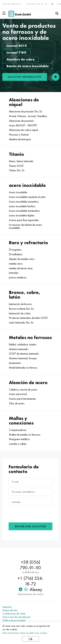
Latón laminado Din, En (21, 322)
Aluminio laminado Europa (23, 358)
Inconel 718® (16, 52)
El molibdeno (16, 254)
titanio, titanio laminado (21, 161)
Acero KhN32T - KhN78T (23, 125)
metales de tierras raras (21, 268)
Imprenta (7, 607)
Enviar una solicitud (30, 526)
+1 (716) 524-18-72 (30, 581)
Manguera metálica (19, 439)
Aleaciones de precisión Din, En (25, 111)
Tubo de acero (17, 403)
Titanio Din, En (16, 170)
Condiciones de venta (13, 613)
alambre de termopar (20, 139)
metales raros (16, 263)
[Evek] (19, 13)
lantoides (13, 272)
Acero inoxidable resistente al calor (27, 197)
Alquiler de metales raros (21, 259)
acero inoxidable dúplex (21, 215)
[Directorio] (4, 13)
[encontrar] (57, 13)
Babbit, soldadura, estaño (22, 344)
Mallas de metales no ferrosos (24, 434)
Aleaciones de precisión (21, 120)
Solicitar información (25, 76)
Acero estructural (18, 394)
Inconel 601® (16, 45)
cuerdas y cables (17, 443)
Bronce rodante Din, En (21, 308)
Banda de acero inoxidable (27, 66)
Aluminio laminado (18, 349)
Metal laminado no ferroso (23, 367)
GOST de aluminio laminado (24, 353)
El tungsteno (15, 249)
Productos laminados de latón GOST (28, 317)
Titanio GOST (16, 165)
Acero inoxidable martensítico (24, 210)
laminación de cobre (19, 313)
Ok (30, 639)
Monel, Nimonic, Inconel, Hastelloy (28, 116)
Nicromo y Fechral (18, 134)
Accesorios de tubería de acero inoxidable (25, 226)
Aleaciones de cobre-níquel (23, 130)
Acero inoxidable (18, 192)
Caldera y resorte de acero (23, 389)
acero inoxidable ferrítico (22, 206)
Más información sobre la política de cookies (24, 633)
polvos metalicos (17, 277)
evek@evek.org (30, 572)
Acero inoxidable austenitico (24, 201)
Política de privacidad (13, 620)
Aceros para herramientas (22, 398)
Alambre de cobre (20, 59)
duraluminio (15, 363)
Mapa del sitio (10, 610)
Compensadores (17, 430)
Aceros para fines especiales (24, 220)
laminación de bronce (20, 304)
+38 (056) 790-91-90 (37, 4)
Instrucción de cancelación (16, 617)
